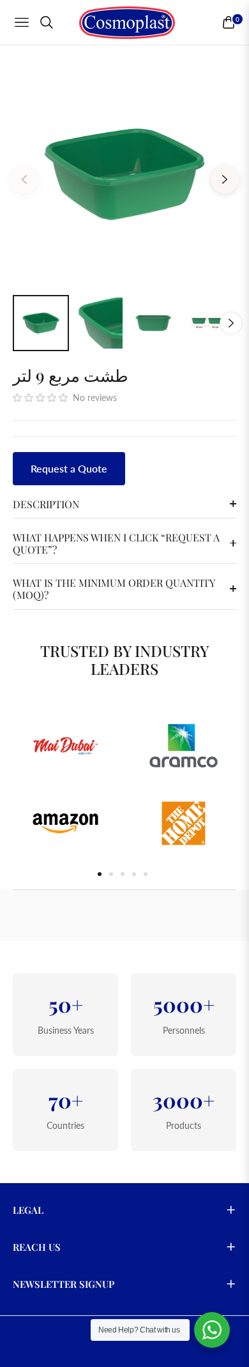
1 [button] (100, 874)
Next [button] (225, 179)
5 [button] (145, 874)
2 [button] (111, 874)
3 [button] (122, 874)
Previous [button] (24, 179)
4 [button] (134, 874)
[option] (124, 174)
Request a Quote (69, 468)
